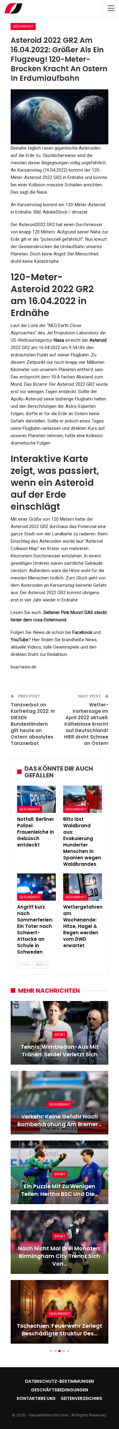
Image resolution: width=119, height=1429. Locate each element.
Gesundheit (23, 26)
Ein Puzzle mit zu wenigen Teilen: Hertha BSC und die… (59, 1190)
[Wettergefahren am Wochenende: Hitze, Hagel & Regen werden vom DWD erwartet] (82, 887)
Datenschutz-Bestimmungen (59, 1381)
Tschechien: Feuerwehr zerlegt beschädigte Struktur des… (59, 1329)
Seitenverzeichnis (81, 1398)
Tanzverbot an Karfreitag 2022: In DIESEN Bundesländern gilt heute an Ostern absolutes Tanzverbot (33, 723)
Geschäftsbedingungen (59, 1390)
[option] (59, 1175)
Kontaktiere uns (36, 1398)
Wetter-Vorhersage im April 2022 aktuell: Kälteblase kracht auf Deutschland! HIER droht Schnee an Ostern (86, 723)
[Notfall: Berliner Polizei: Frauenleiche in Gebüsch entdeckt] (36, 799)
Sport (59, 1034)
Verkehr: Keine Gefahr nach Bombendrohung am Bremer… (59, 1120)
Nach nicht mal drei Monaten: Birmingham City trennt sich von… (59, 1256)
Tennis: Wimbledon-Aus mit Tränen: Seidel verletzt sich (60, 1050)
